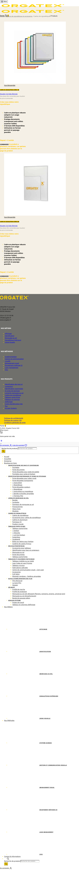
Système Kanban (11, 357)
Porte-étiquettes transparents (22, 480)
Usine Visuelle (10, 342)
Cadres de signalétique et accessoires (19, 16)
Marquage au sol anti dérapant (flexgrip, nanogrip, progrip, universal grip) (38, 594)
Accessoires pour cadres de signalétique (26, 517)
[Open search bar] (8, 859)
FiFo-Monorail (17, 581)
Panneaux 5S (16, 522)
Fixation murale (17, 524)
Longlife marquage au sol (18, 498)
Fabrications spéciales (20, 568)
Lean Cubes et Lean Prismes (22, 563)
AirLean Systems (11, 408)
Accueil (2, 16)
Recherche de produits (10, 448)
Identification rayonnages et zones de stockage (14, 390)
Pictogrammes (17, 507)
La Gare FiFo (16, 583)
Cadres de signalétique (13, 395)
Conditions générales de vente (15, 422)
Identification (9, 336)
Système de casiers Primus (21, 544)
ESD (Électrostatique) (16, 546)
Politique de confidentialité (13, 418)
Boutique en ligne (10, 463)
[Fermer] (1, 428)
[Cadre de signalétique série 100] (35, 83)
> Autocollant (17, 483)
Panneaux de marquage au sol (23, 504)
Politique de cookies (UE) (13, 420)
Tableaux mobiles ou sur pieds (23, 561)
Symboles (15, 502)
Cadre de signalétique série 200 (9, 221)
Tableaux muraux (18, 565)
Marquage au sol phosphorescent (24, 596)
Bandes (15, 500)
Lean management (11, 367)
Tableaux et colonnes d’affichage (12, 400)
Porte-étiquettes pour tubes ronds (24, 478)
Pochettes (15, 467)
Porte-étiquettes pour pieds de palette (25, 472)
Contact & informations (12, 856)
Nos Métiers (8, 607)
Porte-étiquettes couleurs (21, 487)
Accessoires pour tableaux (21, 548)
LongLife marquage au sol (14, 393)
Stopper (15, 585)
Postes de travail (18, 602)
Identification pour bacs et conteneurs (25, 550)
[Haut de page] (1, 440)
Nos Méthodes (9, 720)
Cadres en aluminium (19, 520)
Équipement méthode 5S (13, 365)
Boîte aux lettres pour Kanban (22, 541)
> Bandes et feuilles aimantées (23, 493)
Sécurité (11, 587)
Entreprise (7, 461)
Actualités (7, 459)
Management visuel (12, 363)
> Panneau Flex (17, 496)
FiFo (6, 370)
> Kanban (15, 531)
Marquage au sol (11, 338)
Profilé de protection (19, 591)
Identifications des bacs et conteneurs (23, 465)
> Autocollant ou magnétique (22, 491)
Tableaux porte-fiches (12, 397)
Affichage (8, 333)
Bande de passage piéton (21, 598)
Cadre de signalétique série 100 (9, 90)
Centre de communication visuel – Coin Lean (28, 570)
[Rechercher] (3, 451)
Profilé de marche (18, 589)
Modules (15, 511)
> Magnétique (17, 485)
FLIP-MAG (16, 574)
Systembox (16, 537)
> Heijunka (16, 533)
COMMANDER (4, 144)
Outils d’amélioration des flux (20, 578)
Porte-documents (18, 470)
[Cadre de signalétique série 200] (35, 215)
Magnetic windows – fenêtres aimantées (26, 576)
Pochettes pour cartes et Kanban (23, 474)
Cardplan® (16, 539)
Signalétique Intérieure (13, 340)
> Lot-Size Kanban (18, 535)
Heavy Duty (16, 509)
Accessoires (16, 572)
